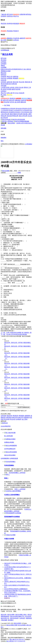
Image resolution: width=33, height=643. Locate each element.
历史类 (21, 87)
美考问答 (14, 84)
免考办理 (5, 100)
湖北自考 (3, 614)
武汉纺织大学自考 (14, 112)
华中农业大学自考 (21, 108)
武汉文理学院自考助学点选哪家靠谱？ (16, 589)
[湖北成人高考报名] (7, 121)
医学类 (18, 89)
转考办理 (11, 100)
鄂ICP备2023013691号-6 (17, 639)
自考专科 (16, 40)
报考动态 (3, 74)
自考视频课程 (5, 458)
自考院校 (9, 78)
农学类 (4, 89)
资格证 (3, 65)
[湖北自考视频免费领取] (21, 121)
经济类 (7, 87)
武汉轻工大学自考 (14, 110)
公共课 (3, 87)
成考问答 (9, 82)
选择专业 (10, 16)
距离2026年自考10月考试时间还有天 (12, 69)
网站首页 (3, 73)
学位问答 (21, 82)
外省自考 (21, 93)
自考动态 (22, 618)
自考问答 (3, 80)
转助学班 (28, 38)
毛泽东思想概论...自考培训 (17, 472)
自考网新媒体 (5, 50)
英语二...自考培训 (19, 489)
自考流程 (3, 415)
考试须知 (10, 31)
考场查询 (3, 31)
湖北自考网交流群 (12, 625)
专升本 (12, 102)
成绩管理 (22, 38)
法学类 (12, 87)
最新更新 (29, 618)
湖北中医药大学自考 (16, 114)
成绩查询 (3, 38)
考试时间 (12, 98)
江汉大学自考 (24, 112)
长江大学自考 (24, 110)
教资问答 (8, 84)
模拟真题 (16, 23)
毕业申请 (16, 38)
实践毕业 (15, 76)
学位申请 (7, 102)
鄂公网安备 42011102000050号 (16, 641)
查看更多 (7, 598)
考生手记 (3, 93)
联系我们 (11, 620)
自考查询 (3, 63)
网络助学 (22, 23)
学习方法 (15, 93)
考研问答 (27, 82)
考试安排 (3, 23)
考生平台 (16, 16)
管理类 (9, 89)
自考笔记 (3, 91)
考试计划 (9, 76)
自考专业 (3, 78)
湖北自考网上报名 (21, 614)
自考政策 (3, 76)
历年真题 (3, 85)
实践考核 (17, 100)
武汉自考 (28, 616)
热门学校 (7, 105)
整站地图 (4, 620)
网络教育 (10, 40)
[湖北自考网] (7, 54)
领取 (19, 172)
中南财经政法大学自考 (8, 108)
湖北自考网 (11, 123)
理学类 (26, 87)
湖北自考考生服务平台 (17, 616)
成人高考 (3, 40)
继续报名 (10, 38)
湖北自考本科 (14, 618)
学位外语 (12, 419)
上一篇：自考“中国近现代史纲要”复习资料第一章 (16, 332)
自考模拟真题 (14, 458)
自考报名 (3, 62)
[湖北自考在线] (6, 119)
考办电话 (3, 60)
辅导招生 (28, 14)
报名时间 (16, 14)
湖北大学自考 (23, 116)
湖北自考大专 (5, 618)
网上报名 (3, 95)
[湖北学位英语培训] (18, 119)
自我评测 (22, 14)
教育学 (14, 89)
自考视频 (3, 67)
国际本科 (23, 102)
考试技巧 (16, 31)
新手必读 (10, 14)
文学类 (16, 87)
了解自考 (3, 14)
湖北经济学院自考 (12, 116)
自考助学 (3, 16)
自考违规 (8, 417)
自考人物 (9, 93)
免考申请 (10, 23)
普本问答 (15, 82)
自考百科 (3, 82)
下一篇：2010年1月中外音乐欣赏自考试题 (14, 334)
